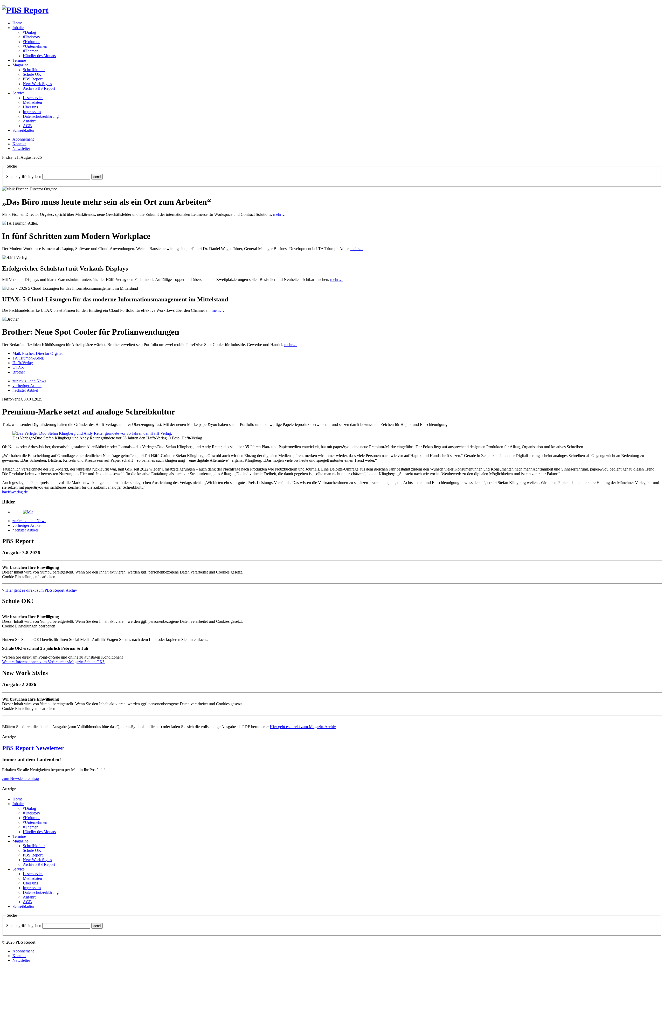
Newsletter (21, 148)
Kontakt (19, 144)
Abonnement (23, 139)
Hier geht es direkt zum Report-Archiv (41, 590)
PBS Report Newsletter (33, 748)
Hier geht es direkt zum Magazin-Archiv (303, 726)
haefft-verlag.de (15, 492)
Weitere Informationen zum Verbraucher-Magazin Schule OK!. (53, 662)
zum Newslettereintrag (20, 778)
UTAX (18, 367)
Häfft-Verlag (22, 363)
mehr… (279, 214)
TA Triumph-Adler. (28, 358)
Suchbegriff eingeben (23, 176)
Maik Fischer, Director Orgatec (37, 353)
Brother (18, 372)
